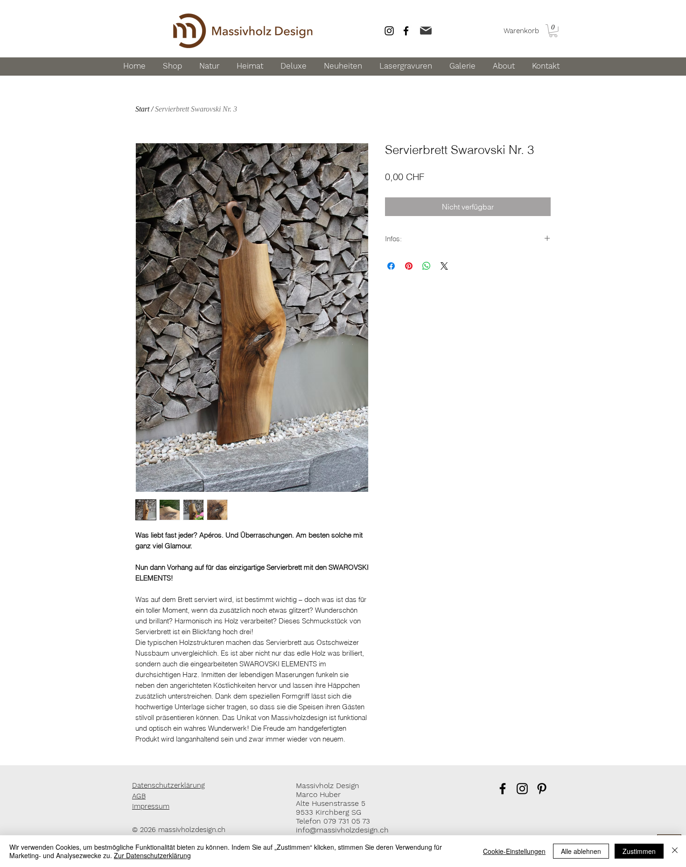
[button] (553, 30)
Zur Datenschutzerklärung (152, 855)
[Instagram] (389, 31)
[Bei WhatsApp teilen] (426, 266)
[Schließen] (674, 851)
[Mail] (425, 30)
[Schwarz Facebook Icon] (502, 788)
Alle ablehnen (581, 851)
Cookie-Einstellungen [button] (514, 851)
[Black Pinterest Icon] (541, 788)
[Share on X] (444, 266)
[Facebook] (406, 31)
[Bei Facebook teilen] (391, 266)
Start (142, 109)
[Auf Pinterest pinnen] (408, 266)
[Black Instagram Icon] (522, 788)
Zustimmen (639, 851)
